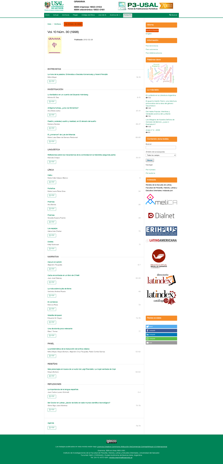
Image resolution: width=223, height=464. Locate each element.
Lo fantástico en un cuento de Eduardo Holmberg (68, 95)
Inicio (47, 15)
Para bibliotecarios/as (154, 53)
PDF (52, 81)
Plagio (75, 15)
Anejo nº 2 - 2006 (153, 130)
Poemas (51, 202)
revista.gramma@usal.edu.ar (120, 458)
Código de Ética (88, 15)
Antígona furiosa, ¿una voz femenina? (63, 108)
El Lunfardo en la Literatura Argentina (161, 95)
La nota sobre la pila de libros (59, 289)
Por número (150, 170)
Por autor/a (150, 173)
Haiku (50, 175)
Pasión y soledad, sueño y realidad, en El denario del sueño (72, 121)
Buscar (174, 15)
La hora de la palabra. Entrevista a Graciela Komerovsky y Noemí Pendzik (78, 74)
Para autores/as (152, 49)
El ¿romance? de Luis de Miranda (61, 135)
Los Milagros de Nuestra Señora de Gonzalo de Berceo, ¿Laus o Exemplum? (160, 122)
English (149, 34)
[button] (161, 326)
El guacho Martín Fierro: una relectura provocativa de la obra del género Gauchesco (161, 104)
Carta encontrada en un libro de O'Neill (63, 275)
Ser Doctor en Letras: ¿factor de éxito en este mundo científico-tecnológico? (79, 403)
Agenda (51, 423)
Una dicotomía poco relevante (60, 329)
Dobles (50, 242)
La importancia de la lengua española (63, 389)
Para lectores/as (152, 46)
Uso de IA (102, 15)
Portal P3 (127, 15)
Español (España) (152, 30)
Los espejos (52, 228)
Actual (55, 15)
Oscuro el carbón (55, 262)
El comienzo (53, 302)
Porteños (51, 188)
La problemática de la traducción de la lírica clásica (68, 349)
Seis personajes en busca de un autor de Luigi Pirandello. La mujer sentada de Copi (82, 369)
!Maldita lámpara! (55, 315)
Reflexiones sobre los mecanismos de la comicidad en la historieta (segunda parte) (82, 155)
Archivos (65, 15)
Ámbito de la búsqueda (155, 152)
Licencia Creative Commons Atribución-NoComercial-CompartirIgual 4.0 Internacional (132, 447)
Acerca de (114, 15)
